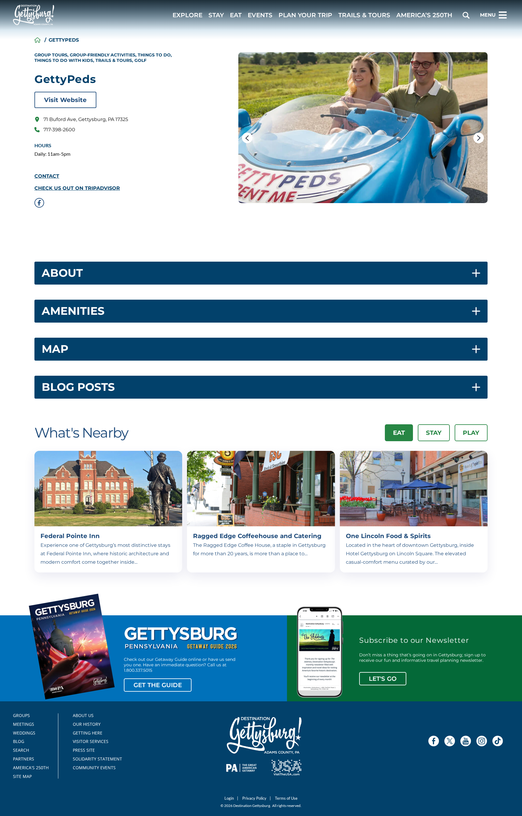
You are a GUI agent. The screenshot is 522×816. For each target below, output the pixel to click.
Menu (488, 15)
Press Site (84, 750)
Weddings (24, 733)
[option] (363, 127)
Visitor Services (90, 741)
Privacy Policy (254, 798)
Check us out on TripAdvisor (77, 188)
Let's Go (383, 678)
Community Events (94, 768)
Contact (46, 176)
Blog (18, 741)
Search (21, 750)
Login (229, 798)
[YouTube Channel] (465, 741)
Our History (87, 724)
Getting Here (87, 733)
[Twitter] (449, 741)
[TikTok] (497, 741)
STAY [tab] (434, 432)
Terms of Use (286, 798)
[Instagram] (481, 741)
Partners (23, 759)
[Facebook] (433, 741)
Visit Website (65, 100)
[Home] (37, 40)
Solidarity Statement (95, 759)
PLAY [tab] (471, 432)
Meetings (23, 724)
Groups (21, 715)
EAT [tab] (399, 432)
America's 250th (28, 768)
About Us (83, 715)
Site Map (22, 776)
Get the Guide (158, 685)
